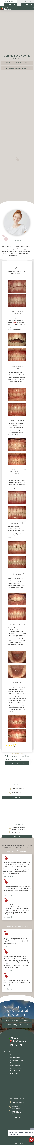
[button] (32, 8)
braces (15, 322)
